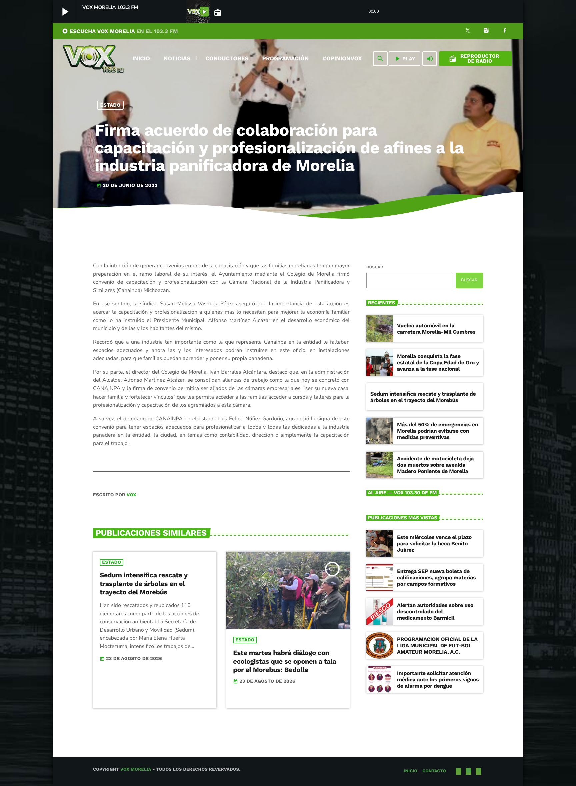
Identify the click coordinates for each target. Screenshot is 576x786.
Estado (110, 105)
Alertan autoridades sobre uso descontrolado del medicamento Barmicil (435, 611)
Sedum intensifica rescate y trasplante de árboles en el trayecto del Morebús (143, 583)
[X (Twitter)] (467, 31)
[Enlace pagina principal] (93, 59)
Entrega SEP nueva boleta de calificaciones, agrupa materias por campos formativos (436, 577)
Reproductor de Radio (474, 58)
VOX (131, 495)
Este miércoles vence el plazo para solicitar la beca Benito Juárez (434, 543)
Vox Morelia (135, 769)
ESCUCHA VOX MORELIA (120, 31)
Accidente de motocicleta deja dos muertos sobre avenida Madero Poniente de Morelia (435, 464)
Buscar (374, 267)
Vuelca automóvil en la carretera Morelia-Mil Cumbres (436, 328)
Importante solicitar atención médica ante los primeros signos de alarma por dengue (438, 679)
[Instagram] (486, 31)
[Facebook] (504, 31)
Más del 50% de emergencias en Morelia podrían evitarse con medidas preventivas (437, 430)
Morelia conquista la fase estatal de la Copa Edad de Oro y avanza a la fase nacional (438, 362)
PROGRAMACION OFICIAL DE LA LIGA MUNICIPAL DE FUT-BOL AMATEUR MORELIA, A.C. (437, 645)
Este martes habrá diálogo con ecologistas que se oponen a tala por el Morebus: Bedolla (284, 661)
